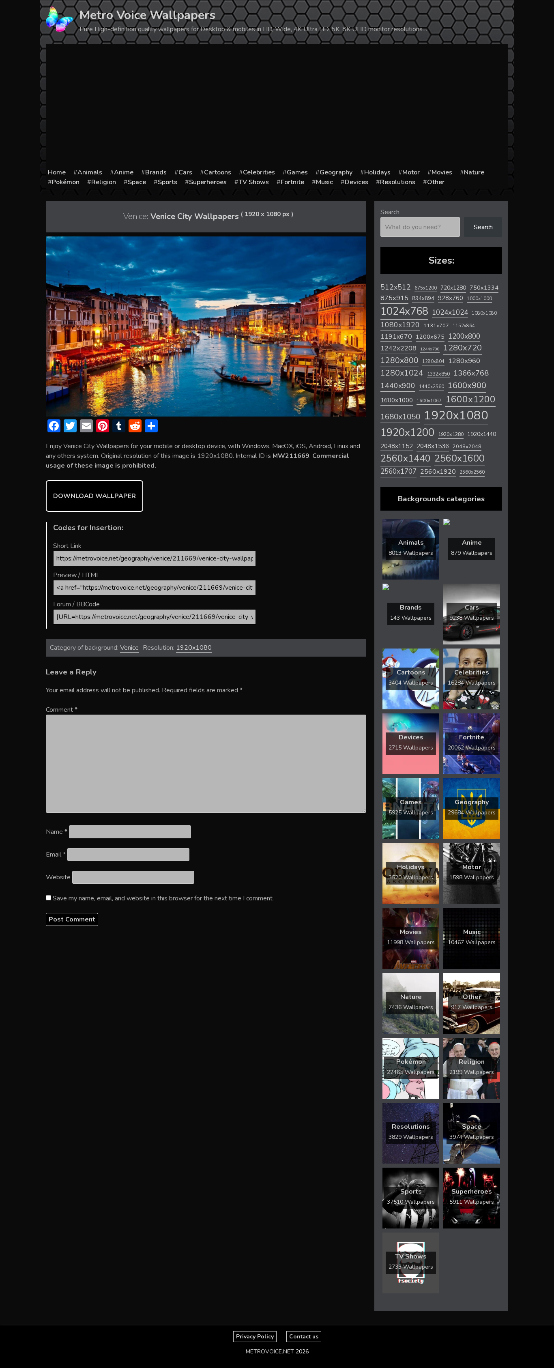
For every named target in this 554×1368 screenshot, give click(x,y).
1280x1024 (401, 372)
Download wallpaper (94, 496)
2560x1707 (398, 471)
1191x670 (396, 336)
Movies (442, 172)
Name (56, 831)
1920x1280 (451, 434)
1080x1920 (400, 325)
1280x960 (464, 360)
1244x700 (430, 349)
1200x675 (430, 337)
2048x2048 (467, 446)
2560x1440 (405, 458)
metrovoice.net (270, 1351)
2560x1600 (459, 458)
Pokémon (65, 182)
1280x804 (433, 362)
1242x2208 (398, 348)
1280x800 (399, 360)
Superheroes (208, 182)
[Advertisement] (277, 106)
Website (58, 877)
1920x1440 (481, 434)
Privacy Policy (255, 1336)
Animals (89, 172)
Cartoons (217, 172)
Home (57, 172)
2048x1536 (433, 446)
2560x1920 (438, 471)
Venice (129, 647)
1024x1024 (450, 312)
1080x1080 (484, 313)
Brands (156, 172)
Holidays (377, 172)
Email (56, 854)
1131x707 (436, 325)
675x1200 (425, 288)
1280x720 (462, 347)
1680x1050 (400, 417)
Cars (185, 172)
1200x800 (464, 336)
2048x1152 (396, 446)
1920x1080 (194, 647)
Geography (336, 172)
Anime (123, 172)
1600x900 (467, 385)
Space (137, 182)
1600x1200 (470, 399)
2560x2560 (472, 472)
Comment (61, 709)
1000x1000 (479, 298)
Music (324, 182)
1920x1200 (407, 432)
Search (389, 212)
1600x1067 (429, 401)
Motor (411, 172)
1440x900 (397, 386)
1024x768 (404, 311)
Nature (474, 172)
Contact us (303, 1336)
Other (435, 182)
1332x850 (438, 373)
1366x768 (471, 373)
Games (297, 172)
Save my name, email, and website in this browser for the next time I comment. (163, 898)
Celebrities (259, 172)
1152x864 (464, 326)
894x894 (423, 298)
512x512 (395, 287)
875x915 (394, 298)
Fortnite (292, 182)
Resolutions (397, 182)
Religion (103, 182)
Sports (167, 182)
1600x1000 (396, 400)
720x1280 (453, 288)
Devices (356, 182)
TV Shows (253, 182)
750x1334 (484, 288)
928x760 (450, 298)
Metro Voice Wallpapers (147, 15)
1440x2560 (431, 386)
